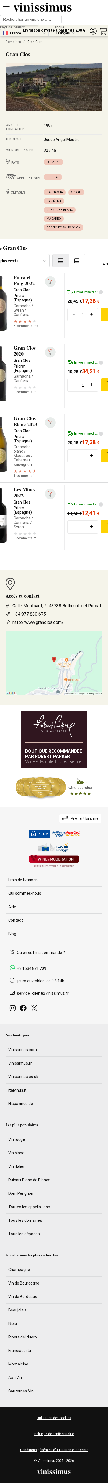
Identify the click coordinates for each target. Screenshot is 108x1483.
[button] (93, 31)
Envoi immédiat (87, 292)
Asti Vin (15, 1377)
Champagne (19, 1269)
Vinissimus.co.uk (23, 1076)
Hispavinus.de (20, 1103)
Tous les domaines (25, 1220)
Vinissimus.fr (20, 1063)
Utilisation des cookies (54, 1418)
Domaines (13, 42)
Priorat (53, 177)
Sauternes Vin (21, 1391)
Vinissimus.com (22, 1049)
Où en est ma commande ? (41, 952)
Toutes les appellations (29, 1207)
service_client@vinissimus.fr (43, 993)
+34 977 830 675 (29, 614)
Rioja (12, 1323)
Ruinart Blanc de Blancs (29, 1180)
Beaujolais (17, 1310)
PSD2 (43, 834)
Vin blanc (16, 1153)
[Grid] (77, 260)
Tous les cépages (24, 1234)
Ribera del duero (22, 1337)
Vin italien (16, 1166)
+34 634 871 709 (31, 968)
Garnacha (55, 192)
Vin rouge (16, 1139)
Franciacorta (19, 1350)
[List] (60, 260)
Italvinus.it (17, 1090)
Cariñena (54, 201)
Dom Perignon (20, 1193)
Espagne (53, 162)
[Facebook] (24, 1009)
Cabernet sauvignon (64, 227)
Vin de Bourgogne (23, 1283)
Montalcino (18, 1364)
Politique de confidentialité (54, 1434)
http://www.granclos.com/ (38, 622)
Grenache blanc (60, 210)
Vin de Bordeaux (22, 1296)
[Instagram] (14, 1009)
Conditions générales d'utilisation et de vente (54, 1450)
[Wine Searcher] (54, 787)
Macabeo (54, 219)
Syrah (76, 192)
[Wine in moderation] (54, 861)
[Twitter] (35, 1009)
